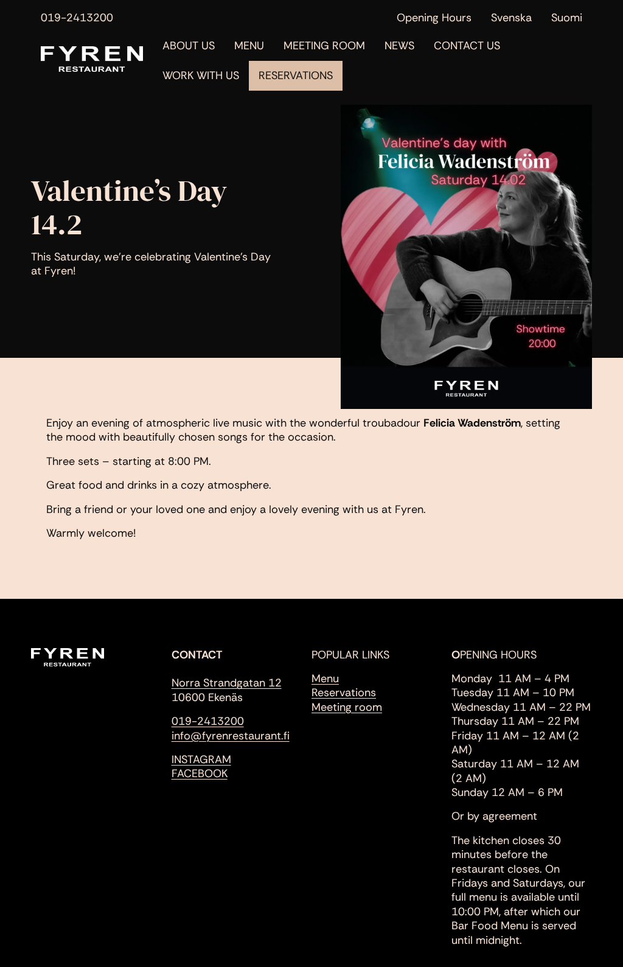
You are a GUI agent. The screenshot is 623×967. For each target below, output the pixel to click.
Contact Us (467, 46)
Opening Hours (434, 18)
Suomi (566, 18)
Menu (249, 46)
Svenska (511, 18)
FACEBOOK (200, 773)
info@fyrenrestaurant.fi (231, 735)
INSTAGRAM (201, 759)
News (399, 46)
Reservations (296, 76)
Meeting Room (324, 46)
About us (188, 46)
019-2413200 (77, 18)
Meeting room (347, 707)
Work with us (200, 76)
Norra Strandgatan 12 (227, 683)
